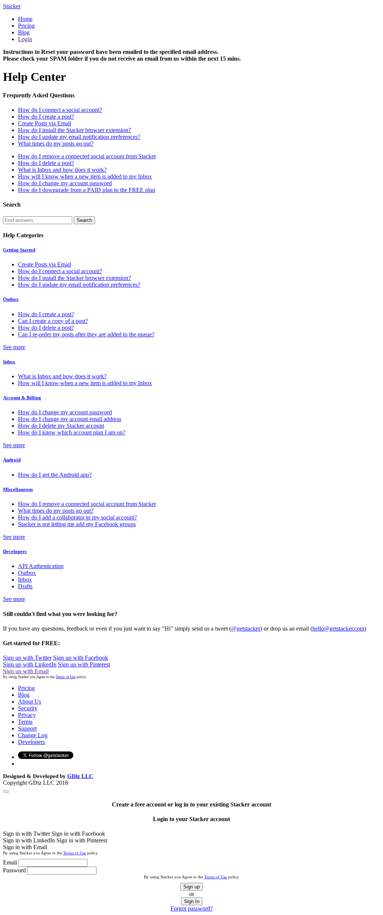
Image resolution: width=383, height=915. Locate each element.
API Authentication (41, 566)
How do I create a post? (46, 116)
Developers (15, 551)
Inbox (9, 362)
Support (27, 728)
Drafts (25, 586)
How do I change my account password (65, 183)
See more (14, 347)
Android (12, 460)
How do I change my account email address (69, 419)
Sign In (191, 901)
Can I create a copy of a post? (53, 321)
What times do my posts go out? (56, 143)
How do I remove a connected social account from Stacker (87, 156)
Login (25, 39)
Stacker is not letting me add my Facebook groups (77, 524)
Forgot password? (192, 908)
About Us (29, 701)
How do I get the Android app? (55, 475)
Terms (25, 722)
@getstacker (245, 628)
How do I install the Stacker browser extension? (74, 130)
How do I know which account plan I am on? (71, 432)
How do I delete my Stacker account (61, 426)
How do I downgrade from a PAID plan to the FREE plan (86, 190)
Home (25, 19)
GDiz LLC (80, 776)
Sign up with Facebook (80, 658)
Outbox (11, 299)
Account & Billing (22, 397)
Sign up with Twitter (27, 658)
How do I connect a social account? (60, 110)
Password (14, 870)
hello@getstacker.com (338, 628)
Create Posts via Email (44, 123)
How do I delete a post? (46, 163)
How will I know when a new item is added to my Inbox (85, 176)
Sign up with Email (26, 671)
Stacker (12, 6)
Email (10, 862)
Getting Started (19, 250)
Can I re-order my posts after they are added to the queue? (86, 334)
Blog (24, 32)
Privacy (27, 715)
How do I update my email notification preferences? (79, 137)
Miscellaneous (18, 489)
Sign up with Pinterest (84, 664)
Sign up (191, 887)
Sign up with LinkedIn (29, 664)
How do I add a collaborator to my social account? (77, 517)
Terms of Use (66, 677)
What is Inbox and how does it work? (62, 170)
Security (27, 708)
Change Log (33, 735)
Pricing (26, 25)
